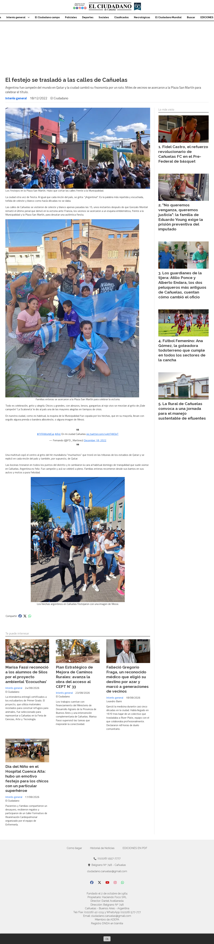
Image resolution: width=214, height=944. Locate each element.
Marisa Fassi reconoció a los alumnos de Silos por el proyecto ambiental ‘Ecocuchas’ (26, 674)
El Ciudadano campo (47, 17)
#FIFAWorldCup (45, 434)
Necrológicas (142, 17)
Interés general (15, 17)
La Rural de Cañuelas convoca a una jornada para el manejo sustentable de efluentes (182, 410)
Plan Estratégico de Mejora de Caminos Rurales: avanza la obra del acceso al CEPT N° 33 (74, 677)
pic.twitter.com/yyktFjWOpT (102, 434)
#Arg (58, 434)
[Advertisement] (107, 46)
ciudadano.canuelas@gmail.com (107, 871)
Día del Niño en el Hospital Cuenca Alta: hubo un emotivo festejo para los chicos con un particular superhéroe (26, 778)
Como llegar (74, 848)
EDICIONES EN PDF (135, 848)
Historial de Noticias (102, 848)
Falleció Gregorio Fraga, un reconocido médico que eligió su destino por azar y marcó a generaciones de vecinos (127, 679)
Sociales (104, 17)
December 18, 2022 (95, 440)
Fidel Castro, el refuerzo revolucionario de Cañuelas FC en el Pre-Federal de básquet (183, 153)
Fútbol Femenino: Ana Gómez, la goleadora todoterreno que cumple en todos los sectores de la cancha (181, 350)
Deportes (87, 17)
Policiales (71, 17)
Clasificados (121, 17)
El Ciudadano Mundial (168, 17)
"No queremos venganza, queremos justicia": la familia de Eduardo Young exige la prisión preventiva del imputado (180, 217)
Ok (107, 939)
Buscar (191, 17)
